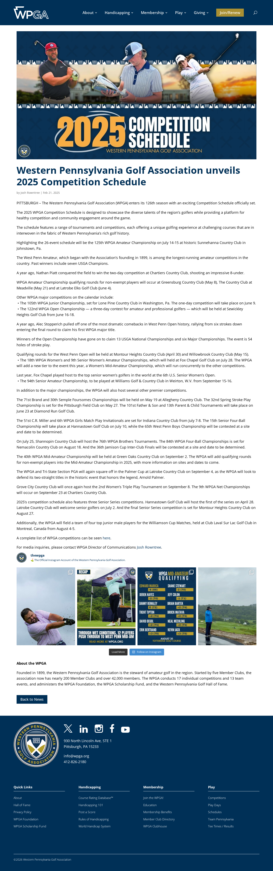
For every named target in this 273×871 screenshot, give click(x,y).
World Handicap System (95, 826)
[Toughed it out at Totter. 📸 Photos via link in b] (46, 606)
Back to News (32, 699)
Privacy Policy (22, 812)
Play (179, 12)
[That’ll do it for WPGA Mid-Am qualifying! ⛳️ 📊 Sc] (166, 606)
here (106, 538)
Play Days (214, 805)
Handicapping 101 (91, 805)
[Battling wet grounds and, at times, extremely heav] (106, 606)
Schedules (215, 812)
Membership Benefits (157, 812)
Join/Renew (230, 12)
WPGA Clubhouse (155, 826)
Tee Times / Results (221, 826)
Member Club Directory (159, 819)
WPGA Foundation (26, 819)
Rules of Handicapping (94, 819)
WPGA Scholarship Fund (30, 826)
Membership (152, 12)
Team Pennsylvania (221, 819)
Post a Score (87, 812)
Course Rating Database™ (96, 798)
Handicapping (117, 12)
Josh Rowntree (30, 193)
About (88, 12)
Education (150, 805)
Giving (199, 12)
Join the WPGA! (153, 798)
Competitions (217, 798)
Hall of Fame (22, 805)
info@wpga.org (76, 756)
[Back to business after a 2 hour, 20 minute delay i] (227, 606)
